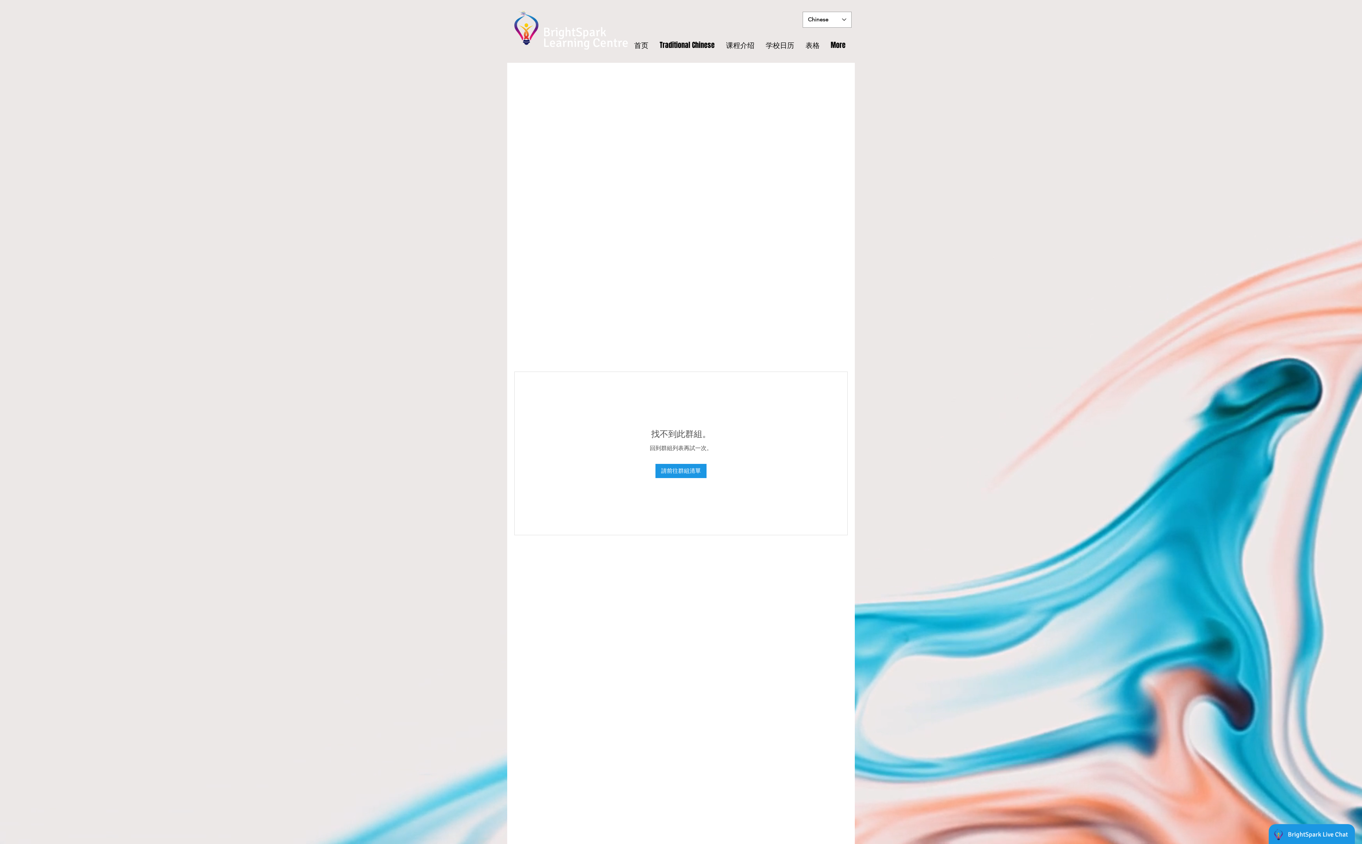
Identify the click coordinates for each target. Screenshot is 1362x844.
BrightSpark (575, 32)
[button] (812, 45)
